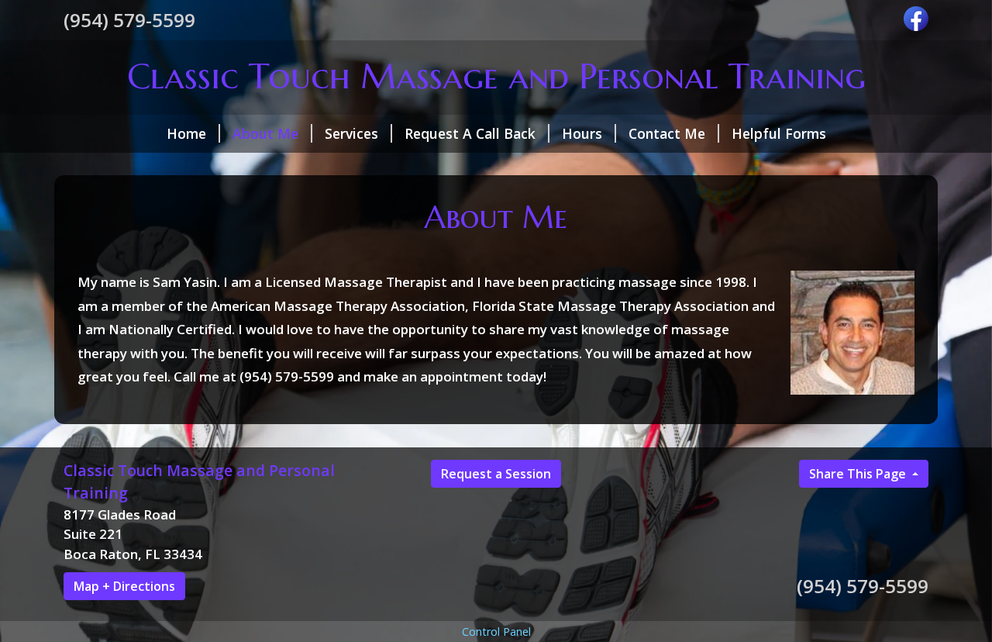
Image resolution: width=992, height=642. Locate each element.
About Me (265, 133)
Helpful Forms (779, 133)
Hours (582, 133)
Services (351, 133)
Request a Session (496, 473)
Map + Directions (124, 586)
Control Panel (496, 631)
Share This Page (859, 473)
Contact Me (667, 133)
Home (186, 133)
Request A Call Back (470, 133)
